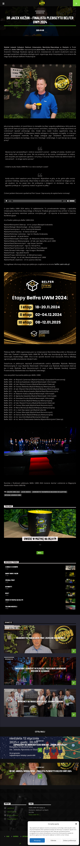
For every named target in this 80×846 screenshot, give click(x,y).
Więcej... (40, 553)
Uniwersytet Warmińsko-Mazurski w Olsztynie (49, 492)
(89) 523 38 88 (11, 812)
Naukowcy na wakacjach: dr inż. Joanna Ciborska (40, 701)
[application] (40, 201)
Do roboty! (8, 587)
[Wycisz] (68, 201)
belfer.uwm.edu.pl (62, 264)
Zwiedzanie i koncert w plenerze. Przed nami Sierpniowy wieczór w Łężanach (40, 669)
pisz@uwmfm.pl (12, 815)
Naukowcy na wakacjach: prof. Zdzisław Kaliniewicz (40, 637)
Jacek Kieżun (25, 492)
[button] (76, 824)
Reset (7, 593)
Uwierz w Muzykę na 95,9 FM (14, 600)
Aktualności (25, 836)
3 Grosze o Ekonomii (11, 567)
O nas (7, 836)
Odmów (53, 840)
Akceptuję (37, 840)
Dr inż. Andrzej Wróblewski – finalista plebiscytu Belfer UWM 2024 (40, 770)
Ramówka (15, 836)
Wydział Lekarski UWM (13, 495)
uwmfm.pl (10, 808)
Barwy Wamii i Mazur (11, 573)
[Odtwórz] (7, 201)
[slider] (72, 201)
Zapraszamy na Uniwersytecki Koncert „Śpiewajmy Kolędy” (40, 744)
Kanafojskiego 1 (12, 819)
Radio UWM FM (34, 815)
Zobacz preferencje (69, 840)
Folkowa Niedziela (11, 606)
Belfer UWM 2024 (13, 492)
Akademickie (40, 13)
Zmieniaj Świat (10, 580)
